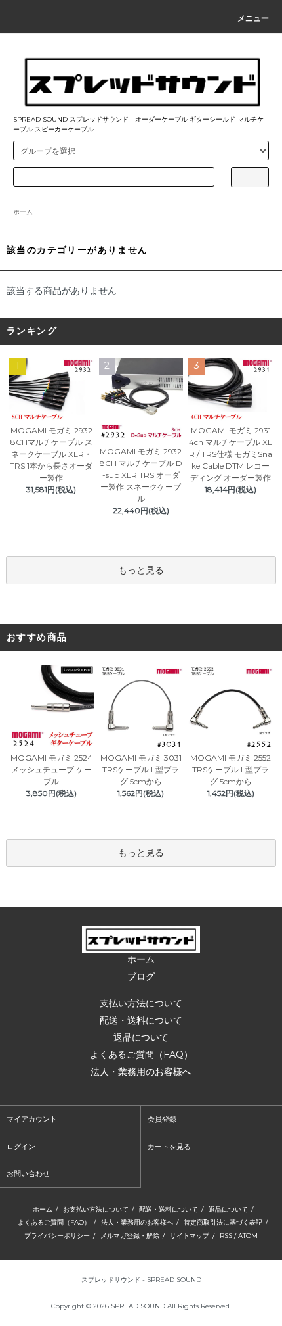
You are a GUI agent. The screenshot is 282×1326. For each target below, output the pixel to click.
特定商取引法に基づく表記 (223, 1222)
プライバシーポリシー (57, 1235)
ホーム (23, 212)
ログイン (21, 1146)
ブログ (141, 976)
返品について (141, 1037)
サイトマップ (189, 1235)
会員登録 (162, 1119)
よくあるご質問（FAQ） (141, 1054)
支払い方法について (141, 1003)
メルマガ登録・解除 (129, 1235)
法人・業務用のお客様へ (141, 1071)
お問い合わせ (28, 1173)
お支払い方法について (96, 1209)
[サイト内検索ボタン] (250, 177)
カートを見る (169, 1146)
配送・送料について (141, 1020)
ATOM (248, 1235)
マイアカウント (32, 1119)
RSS (226, 1235)
